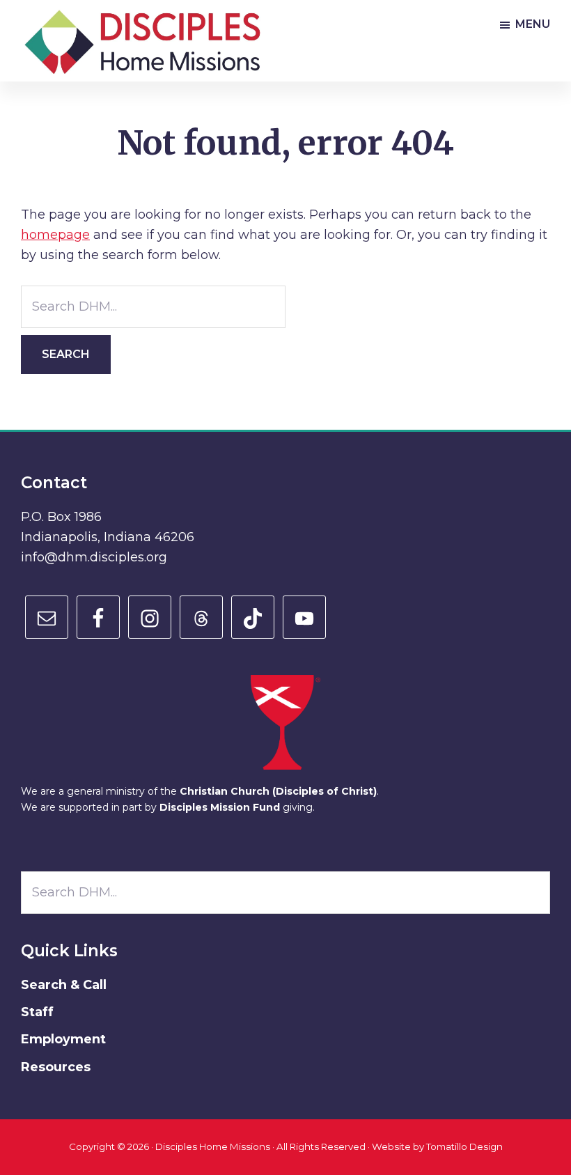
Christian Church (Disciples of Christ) (278, 791)
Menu (532, 24)
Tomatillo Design (464, 1146)
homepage (55, 234)
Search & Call (64, 985)
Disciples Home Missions (212, 1146)
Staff (37, 1012)
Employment (63, 1039)
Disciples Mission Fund (219, 807)
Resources (56, 1067)
